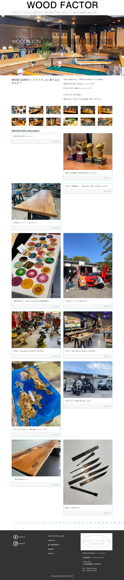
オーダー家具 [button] (72, 12)
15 (63, 523)
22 (91, 523)
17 (71, 523)
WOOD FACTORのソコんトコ (23, 136)
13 (56, 523)
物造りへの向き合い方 (72, 508)
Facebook (21, 537)
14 (60, 523)
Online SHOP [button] (48, 12)
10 (45, 523)
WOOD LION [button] (37, 12)
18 (75, 523)
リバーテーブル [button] (25, 12)
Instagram (21, 543)
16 (67, 523)
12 (52, 523)
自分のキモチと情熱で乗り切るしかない (78, 401)
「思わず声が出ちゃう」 (22, 479)
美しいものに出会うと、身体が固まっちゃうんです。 (31, 429)
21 (87, 523)
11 (48, 523)
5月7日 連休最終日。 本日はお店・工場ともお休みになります (86, 186)
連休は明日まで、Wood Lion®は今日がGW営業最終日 (31, 301)
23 (95, 523)
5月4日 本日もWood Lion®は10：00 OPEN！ (29, 351)
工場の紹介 (51, 540)
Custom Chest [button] (60, 12)
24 (99, 523)
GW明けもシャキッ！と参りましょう (26, 223)
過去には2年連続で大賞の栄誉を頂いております (81, 173)
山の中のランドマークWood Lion (77, 301)
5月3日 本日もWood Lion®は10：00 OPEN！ (80, 351)
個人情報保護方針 (54, 545)
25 (103, 523)
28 (115, 523)
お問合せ (51, 553)
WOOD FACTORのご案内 (56, 536)
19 (79, 523)
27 (111, 523)
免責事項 (51, 549)
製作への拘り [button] (92, 12)
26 (107, 523)
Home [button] (15, 12)
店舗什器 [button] (82, 12)
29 (119, 523)
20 (83, 523)
